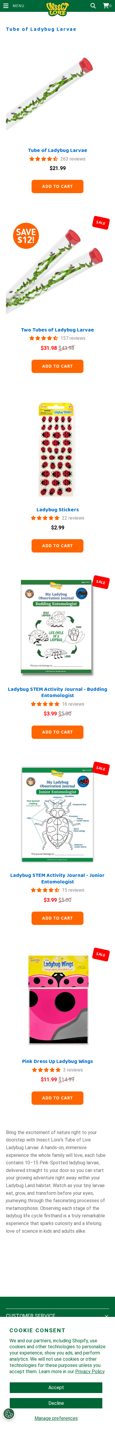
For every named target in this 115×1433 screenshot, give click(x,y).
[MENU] (3, 6)
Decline (56, 1403)
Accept (56, 1387)
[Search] (93, 6)
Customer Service (30, 1316)
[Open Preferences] (9, 1413)
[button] (44, 159)
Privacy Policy (90, 1371)
